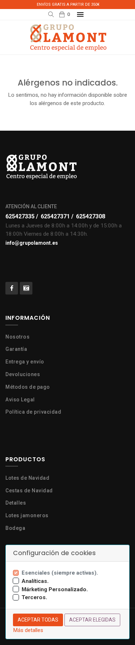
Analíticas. (35, 581)
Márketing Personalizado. (55, 589)
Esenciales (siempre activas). (60, 573)
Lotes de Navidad (27, 478)
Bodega (15, 528)
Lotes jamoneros (27, 515)
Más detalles (28, 630)
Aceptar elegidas (92, 620)
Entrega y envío (24, 362)
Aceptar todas (38, 620)
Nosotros (17, 337)
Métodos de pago (27, 387)
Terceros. (34, 597)
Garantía (16, 349)
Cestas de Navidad (29, 490)
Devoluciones (22, 374)
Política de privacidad (33, 412)
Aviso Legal (20, 399)
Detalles (15, 503)
